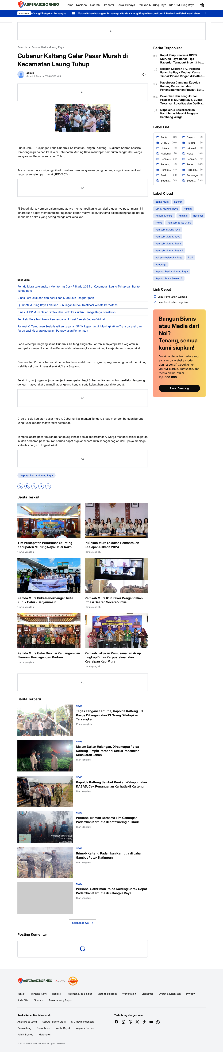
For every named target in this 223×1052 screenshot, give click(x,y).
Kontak (21, 993)
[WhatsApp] (20, 486)
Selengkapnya (80, 922)
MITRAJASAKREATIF (35, 1043)
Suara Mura (43, 1028)
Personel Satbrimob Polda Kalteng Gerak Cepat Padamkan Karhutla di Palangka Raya (111, 891)
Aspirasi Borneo (85, 1028)
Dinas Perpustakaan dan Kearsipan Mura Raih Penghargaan (55, 298)
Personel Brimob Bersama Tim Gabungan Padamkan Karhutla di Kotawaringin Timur (107, 820)
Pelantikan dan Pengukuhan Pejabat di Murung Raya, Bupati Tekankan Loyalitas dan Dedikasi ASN (182, 99)
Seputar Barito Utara (54, 1021)
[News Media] (73, 981)
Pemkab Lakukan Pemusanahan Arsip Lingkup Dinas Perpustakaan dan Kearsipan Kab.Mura (113, 657)
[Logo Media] (35, 981)
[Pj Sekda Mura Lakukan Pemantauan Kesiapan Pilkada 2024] (116, 520)
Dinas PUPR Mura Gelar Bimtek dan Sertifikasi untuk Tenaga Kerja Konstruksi (66, 312)
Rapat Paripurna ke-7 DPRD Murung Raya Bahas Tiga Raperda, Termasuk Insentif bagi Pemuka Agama (182, 58)
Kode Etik (22, 1000)
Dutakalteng (24, 1028)
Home (69, 5)
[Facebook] (27, 486)
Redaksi (56, 993)
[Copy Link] (48, 486)
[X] (34, 486)
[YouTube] (151, 1022)
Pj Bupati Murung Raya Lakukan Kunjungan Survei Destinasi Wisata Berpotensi (67, 305)
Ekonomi (108, 5)
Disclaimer (147, 993)
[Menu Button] (202, 4)
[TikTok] (144, 1022)
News (79, 706)
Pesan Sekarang (179, 388)
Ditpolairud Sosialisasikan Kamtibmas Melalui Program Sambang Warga (179, 113)
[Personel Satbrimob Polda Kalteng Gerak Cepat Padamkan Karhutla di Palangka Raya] (45, 898)
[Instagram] (123, 1022)
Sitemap (38, 1000)
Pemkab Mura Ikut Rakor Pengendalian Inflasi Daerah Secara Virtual (61, 319)
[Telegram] (41, 486)
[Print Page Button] (144, 74)
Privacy (190, 993)
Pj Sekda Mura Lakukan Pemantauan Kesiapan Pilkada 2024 (112, 545)
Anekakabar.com (27, 1021)
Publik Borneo (25, 1034)
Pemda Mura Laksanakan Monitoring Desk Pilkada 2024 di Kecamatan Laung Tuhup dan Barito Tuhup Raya (78, 288)
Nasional (81, 5)
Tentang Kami (39, 993)
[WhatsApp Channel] (158, 1022)
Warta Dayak (63, 1028)
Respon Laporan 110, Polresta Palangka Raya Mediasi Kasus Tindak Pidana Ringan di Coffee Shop (181, 72)
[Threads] (130, 1022)
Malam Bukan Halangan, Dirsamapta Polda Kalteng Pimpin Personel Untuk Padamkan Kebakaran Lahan (83, 13)
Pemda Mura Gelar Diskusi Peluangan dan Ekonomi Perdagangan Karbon (48, 655)
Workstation (129, 993)
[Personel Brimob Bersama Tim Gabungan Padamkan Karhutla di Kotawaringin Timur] (45, 827)
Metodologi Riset (107, 993)
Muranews (45, 1034)
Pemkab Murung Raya (152, 5)
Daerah (95, 5)
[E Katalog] (60, 981)
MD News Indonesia (82, 1021)
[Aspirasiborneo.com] (38, 5)
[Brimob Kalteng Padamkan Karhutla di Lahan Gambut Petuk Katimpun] (45, 862)
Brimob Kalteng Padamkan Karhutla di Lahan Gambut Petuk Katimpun (109, 855)
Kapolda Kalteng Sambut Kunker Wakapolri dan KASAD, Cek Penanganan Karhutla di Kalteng (111, 784)
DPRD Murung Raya (181, 5)
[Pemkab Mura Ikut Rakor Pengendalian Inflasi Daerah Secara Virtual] (116, 575)
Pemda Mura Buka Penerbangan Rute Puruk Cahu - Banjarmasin (45, 600)
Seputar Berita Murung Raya (36, 475)
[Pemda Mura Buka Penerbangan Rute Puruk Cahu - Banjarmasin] (48, 575)
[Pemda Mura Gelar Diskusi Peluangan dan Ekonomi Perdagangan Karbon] (48, 630)
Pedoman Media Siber (79, 993)
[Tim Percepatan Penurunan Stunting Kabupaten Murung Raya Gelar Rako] (48, 520)
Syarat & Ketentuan (170, 993)
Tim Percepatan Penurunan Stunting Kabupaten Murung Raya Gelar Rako (44, 545)
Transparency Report (61, 1000)
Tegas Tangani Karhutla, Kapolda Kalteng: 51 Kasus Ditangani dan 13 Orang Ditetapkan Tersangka (109, 715)
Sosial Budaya (126, 5)
